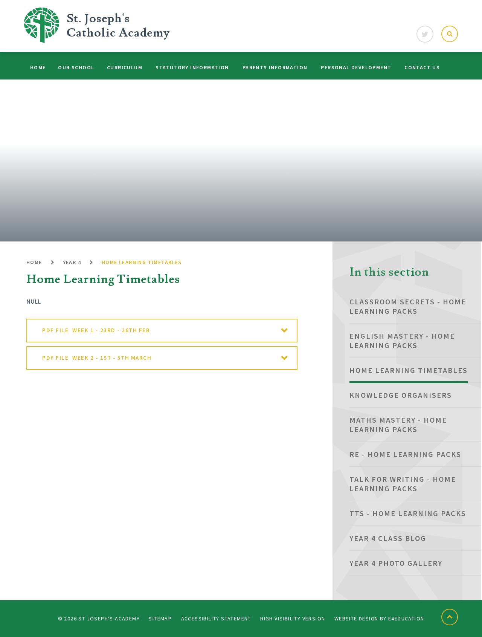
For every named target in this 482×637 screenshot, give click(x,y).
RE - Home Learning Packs (405, 454)
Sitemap (160, 618)
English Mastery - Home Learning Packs (402, 340)
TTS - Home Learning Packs (407, 513)
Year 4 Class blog (387, 538)
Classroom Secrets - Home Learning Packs (407, 306)
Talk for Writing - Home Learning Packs (402, 483)
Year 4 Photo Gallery (395, 563)
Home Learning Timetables (142, 262)
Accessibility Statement (216, 618)
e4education (406, 618)
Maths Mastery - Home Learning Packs (398, 424)
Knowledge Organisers (400, 395)
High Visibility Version (292, 618)
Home (34, 262)
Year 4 (72, 262)
